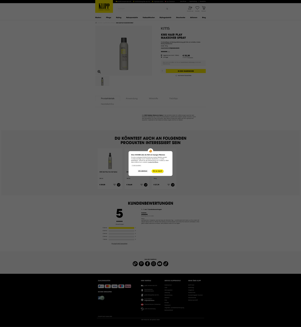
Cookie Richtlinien (153, 162)
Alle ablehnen (142, 171)
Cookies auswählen (136, 165)
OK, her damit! (157, 171)
